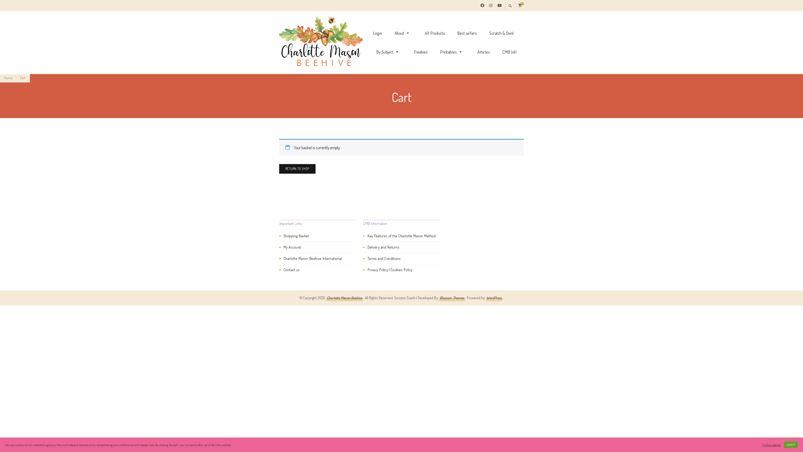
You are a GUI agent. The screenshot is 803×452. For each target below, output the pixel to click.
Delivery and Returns (383, 247)
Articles (483, 52)
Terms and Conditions (383, 258)
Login (377, 33)
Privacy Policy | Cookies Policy (389, 269)
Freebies (421, 52)
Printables (448, 52)
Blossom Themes (452, 297)
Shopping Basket (296, 236)
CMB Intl (509, 52)
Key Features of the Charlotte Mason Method (401, 236)
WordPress (494, 297)
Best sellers (467, 33)
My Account (292, 247)
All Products (435, 33)
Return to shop (297, 169)
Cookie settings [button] (771, 445)
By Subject (384, 52)
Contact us (292, 269)
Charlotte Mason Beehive (344, 297)
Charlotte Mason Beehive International (313, 258)
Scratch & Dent (501, 33)
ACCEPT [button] (790, 444)
